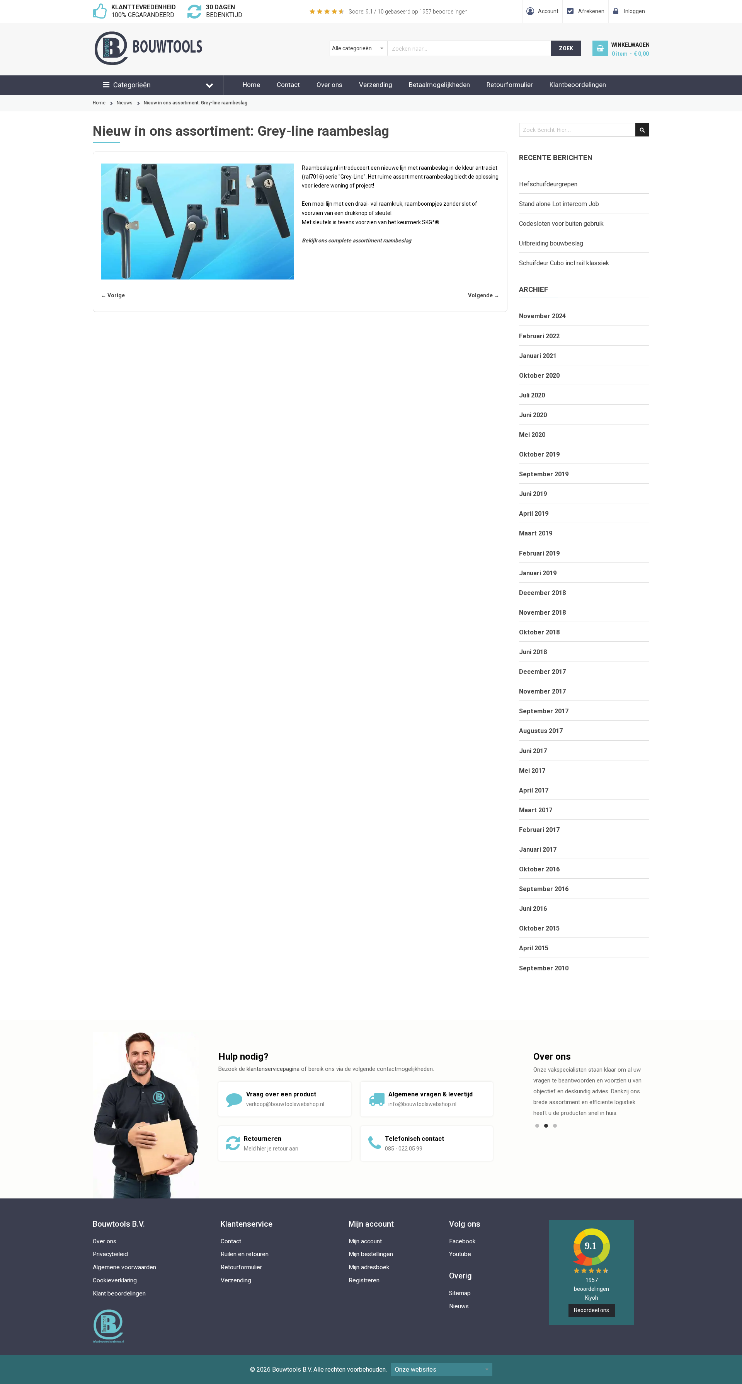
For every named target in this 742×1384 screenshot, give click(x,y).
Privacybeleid (110, 1254)
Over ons (329, 85)
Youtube (460, 1254)
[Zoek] (642, 129)
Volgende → (483, 295)
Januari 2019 (537, 573)
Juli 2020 (532, 395)
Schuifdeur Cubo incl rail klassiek (564, 263)
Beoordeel (591, 1310)
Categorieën (132, 85)
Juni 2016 (533, 908)
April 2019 (533, 513)
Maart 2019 (535, 533)
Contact (288, 85)
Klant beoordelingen (119, 1293)
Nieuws (125, 103)
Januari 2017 (537, 849)
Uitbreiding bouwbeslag (551, 243)
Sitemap (460, 1293)
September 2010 (543, 968)
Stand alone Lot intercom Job (559, 204)
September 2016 (543, 889)
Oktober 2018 (539, 632)
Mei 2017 (532, 770)
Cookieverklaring (115, 1280)
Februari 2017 (539, 829)
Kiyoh (591, 1298)
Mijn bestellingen (371, 1254)
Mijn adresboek (369, 1267)
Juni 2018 (533, 652)
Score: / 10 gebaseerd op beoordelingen (408, 12)
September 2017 (543, 711)
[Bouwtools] (189, 35)
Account (548, 11)
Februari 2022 (539, 336)
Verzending (375, 85)
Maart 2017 (535, 810)
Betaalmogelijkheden (439, 85)
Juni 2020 (533, 415)
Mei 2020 (532, 434)
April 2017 (533, 790)
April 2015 (533, 948)
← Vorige (113, 295)
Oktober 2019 (539, 454)
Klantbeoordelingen (578, 85)
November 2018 (542, 612)
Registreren (364, 1280)
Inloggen (634, 11)
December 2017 (542, 671)
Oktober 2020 (539, 375)
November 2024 (542, 316)
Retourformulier (510, 85)
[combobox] (441, 48)
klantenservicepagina (273, 1068)
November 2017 (542, 691)
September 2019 (543, 474)
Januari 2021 (537, 356)
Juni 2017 (533, 751)
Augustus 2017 (541, 731)
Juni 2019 (533, 494)
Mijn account (365, 1241)
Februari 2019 (539, 553)
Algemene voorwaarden (124, 1267)
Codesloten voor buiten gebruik (561, 223)
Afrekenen (591, 11)
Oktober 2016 (539, 869)
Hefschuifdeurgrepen (548, 184)
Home (251, 85)
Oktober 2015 (539, 928)
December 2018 (542, 593)
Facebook (462, 1241)
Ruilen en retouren (245, 1254)
